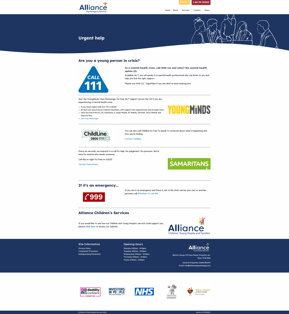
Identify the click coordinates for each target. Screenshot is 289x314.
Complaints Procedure (88, 251)
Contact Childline (133, 139)
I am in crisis (201, 2)
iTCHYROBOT (206, 312)
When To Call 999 (149, 193)
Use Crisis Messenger (90, 118)
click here (90, 226)
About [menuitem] (175, 10)
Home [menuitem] (167, 10)
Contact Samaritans (88, 164)
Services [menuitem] (186, 10)
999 (139, 193)
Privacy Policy (84, 248)
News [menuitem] (206, 10)
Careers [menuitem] (197, 10)
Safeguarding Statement (89, 254)
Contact (184, 2)
